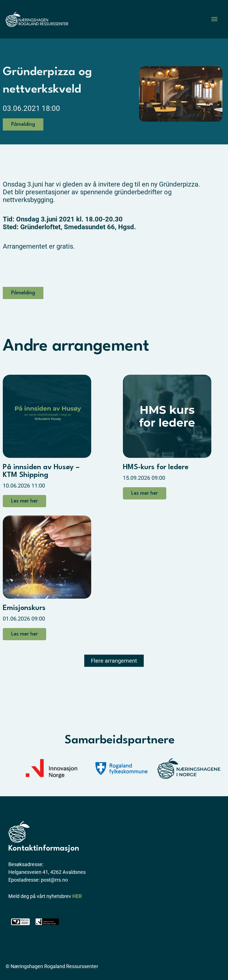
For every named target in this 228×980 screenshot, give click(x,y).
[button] (114, 661)
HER (77, 896)
